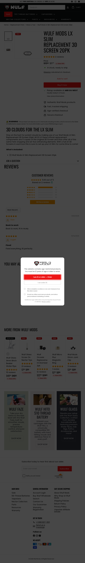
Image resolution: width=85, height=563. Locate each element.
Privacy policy (46, 302)
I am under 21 (42, 282)
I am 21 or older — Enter (42, 277)
